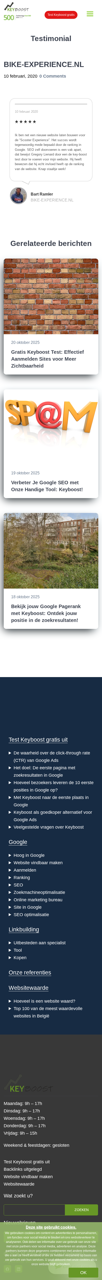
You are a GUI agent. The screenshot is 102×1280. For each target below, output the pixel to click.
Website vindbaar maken (38, 862)
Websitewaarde (29, 988)
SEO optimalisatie (31, 914)
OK (83, 1272)
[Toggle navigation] (90, 13)
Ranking (22, 877)
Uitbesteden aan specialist (40, 942)
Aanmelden (25, 870)
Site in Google (28, 907)
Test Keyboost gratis (61, 15)
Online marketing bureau (38, 899)
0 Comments (52, 76)
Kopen (20, 957)
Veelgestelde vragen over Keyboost (49, 827)
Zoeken (82, 1210)
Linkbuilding (24, 929)
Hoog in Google (29, 855)
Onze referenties (30, 972)
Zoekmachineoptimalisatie (39, 892)
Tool (18, 950)
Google (18, 842)
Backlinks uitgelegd (23, 1169)
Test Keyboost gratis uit (38, 739)
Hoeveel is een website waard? (44, 1001)
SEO (18, 885)
